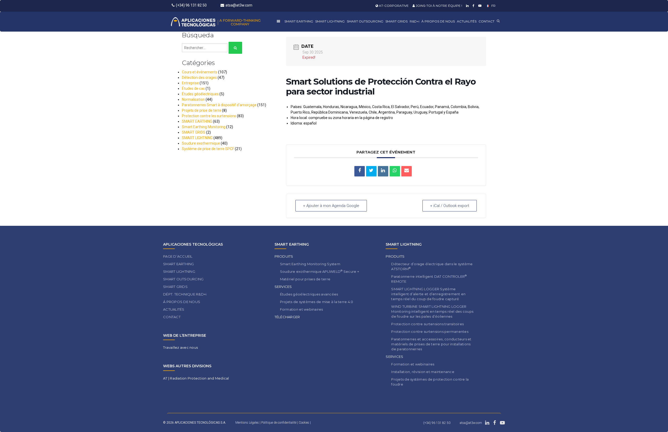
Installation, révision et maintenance (422, 372)
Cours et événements (199, 72)
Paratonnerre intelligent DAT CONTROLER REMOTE (429, 278)
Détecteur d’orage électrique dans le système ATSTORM (432, 266)
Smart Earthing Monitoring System (310, 264)
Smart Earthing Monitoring (203, 127)
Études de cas (193, 88)
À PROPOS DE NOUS (438, 21)
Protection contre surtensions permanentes (429, 331)
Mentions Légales (247, 422)
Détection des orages (199, 77)
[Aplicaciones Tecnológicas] (225, 21)
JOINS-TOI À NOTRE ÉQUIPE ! (438, 6)
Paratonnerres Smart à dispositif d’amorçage (219, 105)
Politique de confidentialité (279, 422)
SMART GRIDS (396, 21)
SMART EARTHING (298, 21)
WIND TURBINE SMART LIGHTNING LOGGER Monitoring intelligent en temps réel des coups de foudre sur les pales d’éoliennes (432, 311)
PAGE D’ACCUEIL (178, 256)
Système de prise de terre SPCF (208, 149)
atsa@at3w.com (238, 5)
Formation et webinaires (301, 309)
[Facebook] (473, 5)
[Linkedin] (466, 5)
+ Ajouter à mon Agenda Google (331, 205)
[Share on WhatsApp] (395, 171)
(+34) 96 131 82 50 (191, 5)
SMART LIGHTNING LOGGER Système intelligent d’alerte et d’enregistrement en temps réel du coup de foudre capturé (428, 294)
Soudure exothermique (201, 143)
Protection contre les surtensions (209, 116)
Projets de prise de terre (201, 110)
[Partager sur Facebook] (359, 171)
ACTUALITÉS (466, 21)
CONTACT (486, 21)
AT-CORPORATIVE (393, 6)
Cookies (304, 422)
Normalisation (193, 99)
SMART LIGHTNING (330, 21)
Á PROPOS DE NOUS (181, 302)
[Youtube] (479, 5)
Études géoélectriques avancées (309, 294)
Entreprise (190, 83)
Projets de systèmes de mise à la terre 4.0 (316, 302)
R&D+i (414, 21)
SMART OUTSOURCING (365, 21)
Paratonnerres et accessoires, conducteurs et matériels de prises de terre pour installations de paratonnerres (431, 344)
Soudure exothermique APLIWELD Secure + (319, 271)
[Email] (406, 171)
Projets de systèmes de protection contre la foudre (430, 381)
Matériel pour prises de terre (305, 279)
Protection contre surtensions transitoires (427, 324)
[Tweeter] (371, 171)
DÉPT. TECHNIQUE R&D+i (184, 294)
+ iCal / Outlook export (449, 205)
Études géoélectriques (200, 94)
